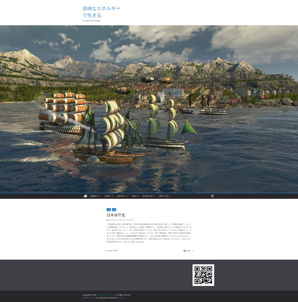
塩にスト (187, 250)
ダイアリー (121, 196)
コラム (134, 196)
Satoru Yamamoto (128, 220)
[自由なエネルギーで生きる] (85, 196)
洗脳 (114, 209)
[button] (99, 196)
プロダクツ (94, 196)
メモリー (108, 196)
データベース (148, 196)
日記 (109, 209)
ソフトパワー (112, 250)
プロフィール (164, 196)
